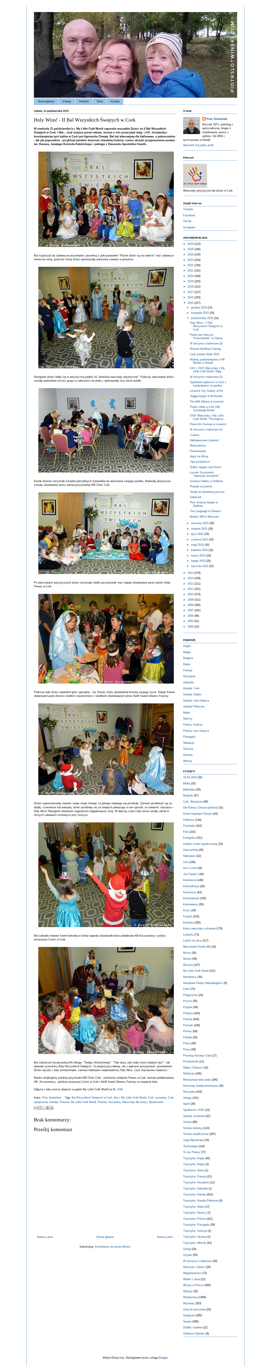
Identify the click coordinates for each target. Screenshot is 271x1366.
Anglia (187, 646)
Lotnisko (188, 934)
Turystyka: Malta (193, 1206)
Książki (187, 916)
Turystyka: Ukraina (194, 1236)
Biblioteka (189, 789)
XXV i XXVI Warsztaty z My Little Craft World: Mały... (207, 370)
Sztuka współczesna (196, 1134)
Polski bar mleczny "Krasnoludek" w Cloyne (206, 336)
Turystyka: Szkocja (195, 1230)
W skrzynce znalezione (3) (206, 343)
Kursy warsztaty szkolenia (199, 928)
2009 (191, 599)
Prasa (186, 1049)
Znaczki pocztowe (194, 1309)
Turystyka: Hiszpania (196, 1182)
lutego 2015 (198, 560)
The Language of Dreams (205, 511)
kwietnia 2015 (200, 550)
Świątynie (189, 1315)
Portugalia (189, 736)
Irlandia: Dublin (192, 694)
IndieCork (196, 497)
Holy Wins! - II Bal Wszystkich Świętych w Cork (206, 326)
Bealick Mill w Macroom (204, 516)
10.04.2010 (190, 777)
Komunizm (189, 892)
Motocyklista (198, 445)
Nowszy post (45, 1237)
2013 (191, 578)
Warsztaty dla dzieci (134, 1102)
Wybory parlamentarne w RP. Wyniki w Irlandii (207, 361)
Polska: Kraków (192, 724)
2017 (191, 292)
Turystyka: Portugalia (196, 1224)
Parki (186, 989)
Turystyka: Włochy (194, 1242)
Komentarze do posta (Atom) (112, 1246)
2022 (191, 265)
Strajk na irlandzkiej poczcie (207, 491)
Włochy (187, 761)
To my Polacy (191, 1152)
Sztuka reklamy (192, 1128)
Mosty (187, 952)
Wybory (187, 1291)
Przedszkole (190, 1061)
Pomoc (187, 1031)
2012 (191, 583)
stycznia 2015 (200, 566)
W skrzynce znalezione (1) (206, 429)
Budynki (188, 795)
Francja (187, 670)
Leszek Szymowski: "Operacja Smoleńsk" (204, 474)
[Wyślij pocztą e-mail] (36, 1108)
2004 (191, 626)
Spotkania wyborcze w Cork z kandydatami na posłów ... (208, 384)
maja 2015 (198, 544)
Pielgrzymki (190, 995)
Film (185, 831)
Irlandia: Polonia (59, 1102)
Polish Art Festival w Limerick (208, 424)
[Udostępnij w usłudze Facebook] (48, 1108)
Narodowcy (190, 976)
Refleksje (189, 1073)
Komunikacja (191, 886)
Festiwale (189, 825)
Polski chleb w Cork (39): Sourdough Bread (205, 408)
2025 (191, 249)
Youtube (188, 209)
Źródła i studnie (192, 1327)
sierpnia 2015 (199, 528)
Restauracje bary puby (197, 1079)
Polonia (102, 1102)
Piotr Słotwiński (52, 1097)
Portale (187, 1037)
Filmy (100, 101)
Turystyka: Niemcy (194, 1212)
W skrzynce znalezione (197, 1261)
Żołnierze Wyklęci (194, 1333)
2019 (191, 281)
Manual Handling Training (205, 348)
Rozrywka (114, 1102)
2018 (191, 286)
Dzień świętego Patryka (197, 813)
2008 (191, 605)
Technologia (190, 1146)
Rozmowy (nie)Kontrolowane (200, 1085)
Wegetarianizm (192, 1273)
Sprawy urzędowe (194, 1116)
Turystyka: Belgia (194, 1164)
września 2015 (200, 523)
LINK (147, 132)
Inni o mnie (190, 868)
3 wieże (194, 435)
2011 (191, 589)
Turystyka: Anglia (194, 1158)
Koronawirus (190, 904)
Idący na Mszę (199, 456)
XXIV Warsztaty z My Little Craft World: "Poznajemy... (208, 417)
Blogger (163, 1357)
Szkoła (187, 1121)
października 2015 (202, 318)
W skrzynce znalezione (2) (206, 376)
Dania (186, 664)
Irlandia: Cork (191, 688)
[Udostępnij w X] (44, 1108)
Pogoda (187, 1007)
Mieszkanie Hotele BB (196, 946)
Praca (186, 1043)
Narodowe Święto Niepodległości (203, 983)
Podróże (84, 101)
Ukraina (187, 754)
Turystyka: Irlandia (194, 1194)
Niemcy (187, 718)
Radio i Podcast (193, 1067)
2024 (191, 254)
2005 (191, 621)
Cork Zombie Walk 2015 (204, 354)
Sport (186, 1103)
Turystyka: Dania (193, 1170)
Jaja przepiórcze (200, 461)
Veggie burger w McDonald (206, 396)
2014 (191, 572)
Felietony (188, 819)
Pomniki (188, 1025)
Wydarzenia (156, 1102)
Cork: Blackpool (193, 801)
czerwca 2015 (200, 539)
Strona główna (46, 101)
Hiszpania (189, 676)
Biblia (186, 783)
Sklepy (187, 1097)
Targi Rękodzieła (193, 1140)
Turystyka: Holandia (195, 1188)
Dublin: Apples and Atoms (205, 467)
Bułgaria (188, 658)
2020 (191, 276)
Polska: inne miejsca (196, 730)
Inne (185, 862)
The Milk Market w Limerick (207, 401)
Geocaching (190, 849)
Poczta (187, 1001)
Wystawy (188, 1303)
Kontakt (115, 101)
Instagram (189, 227)
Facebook (189, 215)
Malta (186, 712)
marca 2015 (198, 555)
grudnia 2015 (199, 307)
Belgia (187, 652)
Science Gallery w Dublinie (206, 481)
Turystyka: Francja (194, 1176)
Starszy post (165, 1237)
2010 (191, 594)
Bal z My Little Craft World (130, 1097)
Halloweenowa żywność (204, 440)
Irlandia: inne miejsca (196, 700)
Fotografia (189, 837)
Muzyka (188, 964)
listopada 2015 (200, 312)
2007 (191, 610)
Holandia (188, 682)
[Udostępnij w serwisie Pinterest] (52, 1108)
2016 (191, 297)
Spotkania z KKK (193, 1109)
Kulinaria (188, 922)
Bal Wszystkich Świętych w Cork (92, 1097)
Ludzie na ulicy (192, 940)
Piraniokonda (198, 451)
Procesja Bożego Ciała (197, 1055)
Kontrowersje (191, 898)
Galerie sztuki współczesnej (200, 843)
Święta (187, 1321)
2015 (191, 302)
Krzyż (186, 910)
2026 (191, 243)
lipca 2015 (197, 534)
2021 (191, 270)
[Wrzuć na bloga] (40, 1108)
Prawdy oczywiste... (202, 486)
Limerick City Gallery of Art (206, 390)
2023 (191, 260)
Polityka (188, 1013)
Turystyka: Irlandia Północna (200, 1200)
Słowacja (188, 742)
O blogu (66, 101)
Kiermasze (189, 880)
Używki (187, 1254)
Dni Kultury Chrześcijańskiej (200, 807)
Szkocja (188, 748)
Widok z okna (191, 1279)
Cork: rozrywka (157, 1097)
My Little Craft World (83, 1102)
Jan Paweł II (190, 874)
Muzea (187, 958)
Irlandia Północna (193, 706)
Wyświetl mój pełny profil (198, 145)
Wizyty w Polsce (193, 1285)
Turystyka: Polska (194, 1218)
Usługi (187, 1249)
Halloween (189, 856)
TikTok (187, 221)
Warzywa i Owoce (194, 1267)
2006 (191, 615)
